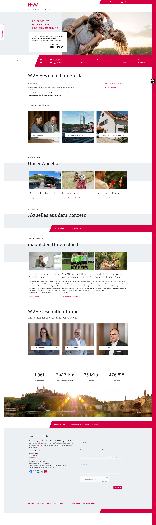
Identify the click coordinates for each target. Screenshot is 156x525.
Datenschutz (40, 503)
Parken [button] (42, 10)
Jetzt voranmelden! (34, 296)
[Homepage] (33, 4)
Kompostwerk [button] (62, 10)
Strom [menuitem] (18, 61)
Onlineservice (114, 2)
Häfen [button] (77, 10)
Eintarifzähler (57, 60)
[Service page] (122, 2)
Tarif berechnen (141, 61)
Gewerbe (45, 63)
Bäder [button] (46, 10)
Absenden (118, 487)
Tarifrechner (39, 445)
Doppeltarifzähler (58, 63)
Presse (68, 503)
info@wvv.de (32, 457)
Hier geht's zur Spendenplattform (71, 296)
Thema (82, 439)
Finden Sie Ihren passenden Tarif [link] (71, 198)
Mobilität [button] (36, 10)
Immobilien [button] (70, 10)
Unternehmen (76, 503)
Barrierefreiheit (58, 503)
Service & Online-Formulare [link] (113, 83)
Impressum (31, 503)
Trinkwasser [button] (53, 10)
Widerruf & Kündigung (89, 503)
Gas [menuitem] (22, 61)
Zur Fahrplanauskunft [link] (35, 198)
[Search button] (126, 2)
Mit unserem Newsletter (88, 424)
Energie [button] (30, 10)
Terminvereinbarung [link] (111, 87)
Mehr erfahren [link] (99, 294)
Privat (44, 60)
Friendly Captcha (104, 481)
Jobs (80, 10)
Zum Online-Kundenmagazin (66, 228)
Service (49, 503)
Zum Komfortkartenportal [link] (103, 198)
